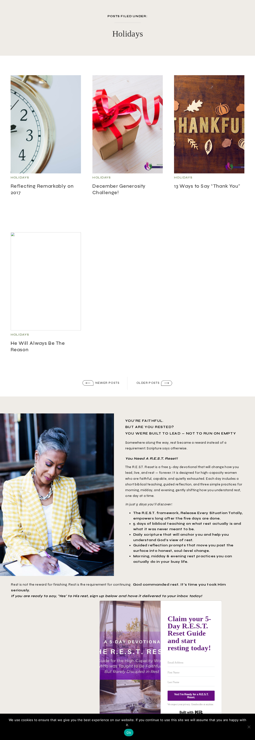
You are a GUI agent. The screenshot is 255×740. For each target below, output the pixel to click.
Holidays (20, 177)
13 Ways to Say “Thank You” (207, 186)
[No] (248, 726)
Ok (129, 733)
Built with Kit (191, 712)
